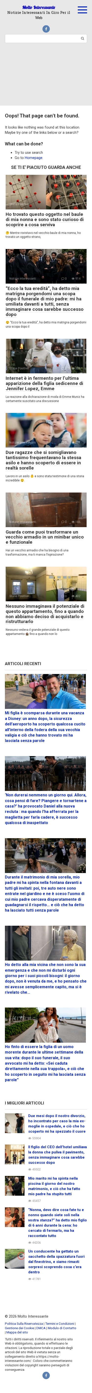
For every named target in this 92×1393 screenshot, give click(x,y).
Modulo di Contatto (62, 1328)
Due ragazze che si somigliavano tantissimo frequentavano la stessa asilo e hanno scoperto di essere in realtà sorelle (43, 460)
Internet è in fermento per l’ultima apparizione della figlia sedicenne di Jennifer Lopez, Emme (44, 383)
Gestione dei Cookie (19, 1328)
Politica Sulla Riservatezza (24, 1324)
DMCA (41, 1328)
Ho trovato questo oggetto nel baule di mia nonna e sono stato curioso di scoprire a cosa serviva (45, 219)
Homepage (33, 158)
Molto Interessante (38, 7)
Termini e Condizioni (59, 1324)
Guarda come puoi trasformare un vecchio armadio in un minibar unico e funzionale (45, 537)
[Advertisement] (46, 77)
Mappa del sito (17, 1332)
